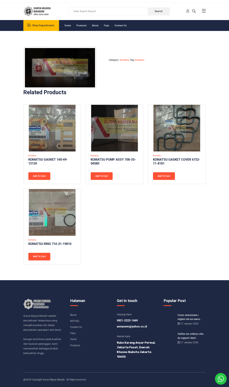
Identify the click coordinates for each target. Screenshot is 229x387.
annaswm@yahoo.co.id (132, 326)
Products (81, 25)
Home (67, 25)
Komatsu (124, 60)
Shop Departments (43, 25)
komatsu (139, 60)
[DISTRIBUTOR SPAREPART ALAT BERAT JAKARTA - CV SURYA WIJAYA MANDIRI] (37, 11)
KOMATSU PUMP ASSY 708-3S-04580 (113, 161)
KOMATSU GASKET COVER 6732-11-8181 (176, 161)
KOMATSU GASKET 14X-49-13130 (48, 161)
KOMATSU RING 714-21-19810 (49, 244)
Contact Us (120, 25)
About (95, 25)
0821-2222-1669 (127, 320)
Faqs (106, 25)
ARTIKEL (75, 321)
